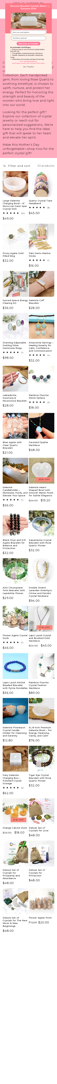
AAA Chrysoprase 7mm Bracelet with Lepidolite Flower (14, 590)
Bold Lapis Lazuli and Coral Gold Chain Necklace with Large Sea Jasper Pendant (15, 1067)
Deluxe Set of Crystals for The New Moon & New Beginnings (15, 921)
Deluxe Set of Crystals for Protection (37, 873)
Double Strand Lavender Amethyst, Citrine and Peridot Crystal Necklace (40, 591)
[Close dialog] (48, 6)
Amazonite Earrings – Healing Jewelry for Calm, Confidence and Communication (41, 346)
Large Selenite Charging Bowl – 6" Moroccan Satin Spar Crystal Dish (15, 204)
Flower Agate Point (40, 917)
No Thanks (28, 67)
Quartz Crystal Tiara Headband (40, 202)
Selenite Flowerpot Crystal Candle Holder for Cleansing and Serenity (15, 731)
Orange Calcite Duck (15, 827)
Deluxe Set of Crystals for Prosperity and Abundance (11, 874)
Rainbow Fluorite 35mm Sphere (39, 396)
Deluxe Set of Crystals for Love (38, 829)
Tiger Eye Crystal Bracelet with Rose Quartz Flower (40, 778)
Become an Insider (28, 43)
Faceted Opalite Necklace (38, 443)
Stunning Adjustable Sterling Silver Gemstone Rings (14, 345)
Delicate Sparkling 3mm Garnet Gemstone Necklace (41, 1066)
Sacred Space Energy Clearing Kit (15, 301)
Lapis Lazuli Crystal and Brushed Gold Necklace (40, 638)
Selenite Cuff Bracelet (36, 301)
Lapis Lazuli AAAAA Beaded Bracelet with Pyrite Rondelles (15, 685)
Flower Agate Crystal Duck (15, 636)
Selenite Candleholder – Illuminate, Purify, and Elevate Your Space (15, 491)
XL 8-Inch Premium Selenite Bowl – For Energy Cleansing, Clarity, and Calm (40, 731)
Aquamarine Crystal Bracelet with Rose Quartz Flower (40, 543)
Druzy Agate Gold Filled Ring (13, 254)
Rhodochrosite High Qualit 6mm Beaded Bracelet (40, 968)
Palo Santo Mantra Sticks (39, 254)
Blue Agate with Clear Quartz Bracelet (12, 445)
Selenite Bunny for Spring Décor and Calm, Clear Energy (14, 1013)
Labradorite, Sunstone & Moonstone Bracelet (15, 398)
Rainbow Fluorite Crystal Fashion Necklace (39, 685)
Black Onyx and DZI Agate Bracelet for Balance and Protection (14, 544)
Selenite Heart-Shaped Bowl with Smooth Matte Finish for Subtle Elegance (41, 491)
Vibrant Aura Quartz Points (14, 966)
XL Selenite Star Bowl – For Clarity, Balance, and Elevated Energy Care (41, 1014)
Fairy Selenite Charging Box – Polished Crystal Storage (12, 779)
